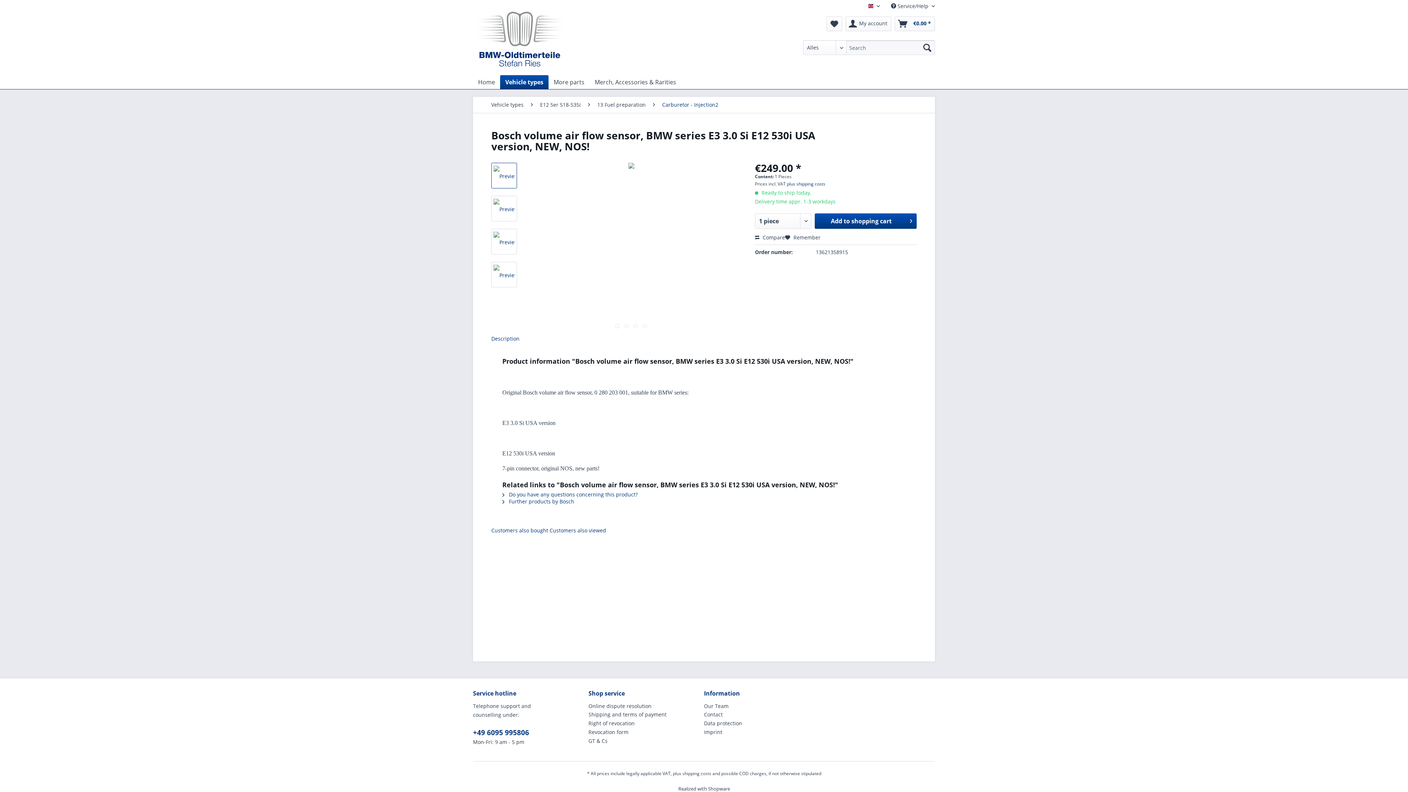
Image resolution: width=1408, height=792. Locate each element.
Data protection (723, 723)
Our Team (716, 706)
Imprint (713, 732)
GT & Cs (598, 740)
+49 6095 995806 (501, 732)
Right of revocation (611, 723)
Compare (773, 237)
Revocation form (608, 732)
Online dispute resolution (620, 706)
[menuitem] (869, 51)
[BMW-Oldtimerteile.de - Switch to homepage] (519, 39)
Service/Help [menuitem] (913, 6)
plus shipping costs (806, 184)
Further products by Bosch (540, 501)
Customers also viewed (578, 530)
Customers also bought (519, 530)
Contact (713, 714)
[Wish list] (834, 23)
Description (505, 338)
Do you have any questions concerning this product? (572, 494)
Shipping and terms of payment (627, 714)
